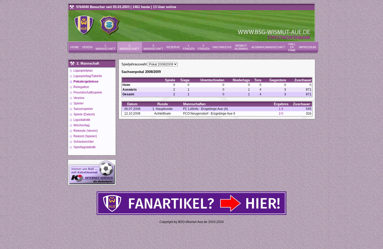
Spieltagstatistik (84, 147)
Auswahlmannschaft (268, 47)
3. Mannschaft (153, 47)
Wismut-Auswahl (241, 47)
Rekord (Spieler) (85, 136)
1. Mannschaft (105, 47)
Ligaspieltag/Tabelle (87, 76)
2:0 (281, 113)
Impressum (307, 47)
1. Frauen (189, 47)
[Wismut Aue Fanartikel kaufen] (191, 214)
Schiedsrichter (83, 142)
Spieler (78, 103)
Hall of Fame (292, 47)
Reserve (173, 47)
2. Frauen (203, 47)
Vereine (78, 98)
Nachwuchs (222, 47)
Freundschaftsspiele (87, 92)
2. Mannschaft (129, 47)
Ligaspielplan (83, 70)
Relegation (81, 87)
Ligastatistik (81, 120)
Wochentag (81, 125)
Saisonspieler (83, 109)
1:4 (281, 109)
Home (74, 47)
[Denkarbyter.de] (91, 183)
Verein (87, 47)
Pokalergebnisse (85, 81)
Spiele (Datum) (84, 114)
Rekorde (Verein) (85, 131)
